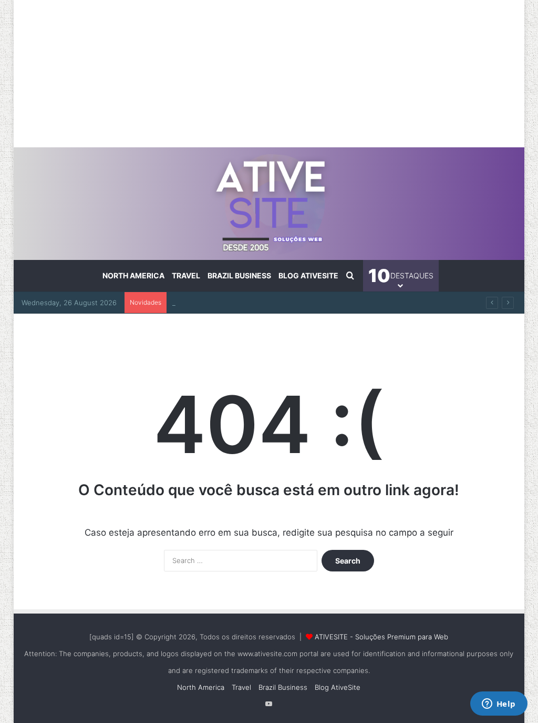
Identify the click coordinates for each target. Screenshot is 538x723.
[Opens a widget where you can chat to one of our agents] (498, 704)
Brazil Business (239, 275)
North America (133, 275)
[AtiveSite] (269, 203)
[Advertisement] (269, 73)
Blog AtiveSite (308, 275)
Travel (186, 275)
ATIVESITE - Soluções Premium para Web (381, 636)
